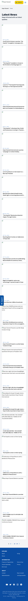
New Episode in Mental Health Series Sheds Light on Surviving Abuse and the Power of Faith (13, 195)
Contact (4, 573)
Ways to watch (20, 573)
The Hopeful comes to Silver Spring (12, 452)
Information (6, 559)
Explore (4, 551)
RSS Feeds (4, 567)
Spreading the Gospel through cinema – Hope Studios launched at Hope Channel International (14, 410)
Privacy (18, 564)
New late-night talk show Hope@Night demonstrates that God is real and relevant (13, 389)
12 (14, 543)
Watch (3, 553)
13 (17, 543)
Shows (3, 556)
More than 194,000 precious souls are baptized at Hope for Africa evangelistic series (14, 323)
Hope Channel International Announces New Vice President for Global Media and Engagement (14, 108)
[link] (26, 2)
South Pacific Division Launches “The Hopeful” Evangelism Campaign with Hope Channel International (13, 43)
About (4, 570)
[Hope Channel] (6, 2)
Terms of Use (20, 562)
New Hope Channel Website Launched (13, 494)
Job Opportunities (21, 575)
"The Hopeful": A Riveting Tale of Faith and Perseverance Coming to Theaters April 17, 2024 (13, 129)
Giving (18, 553)
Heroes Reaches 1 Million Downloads (12, 302)
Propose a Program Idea (7, 562)
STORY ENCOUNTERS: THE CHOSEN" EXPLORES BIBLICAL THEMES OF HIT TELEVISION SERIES (12, 432)
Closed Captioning (6, 564)
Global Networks (6, 575)
